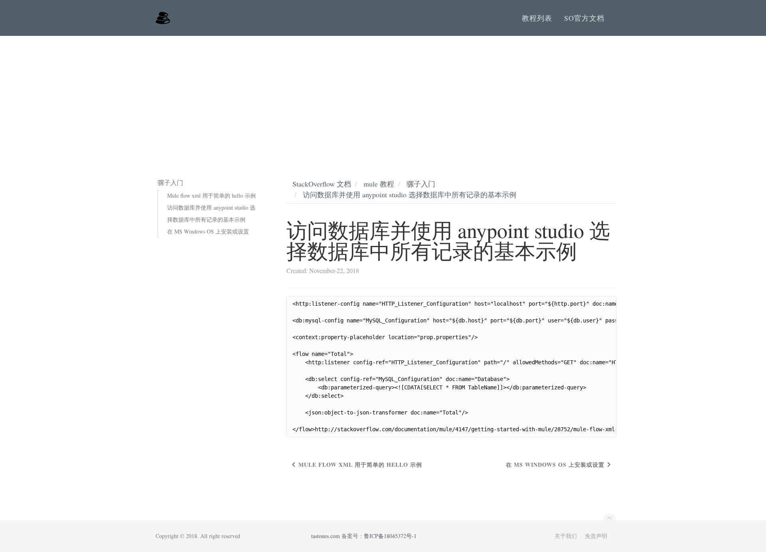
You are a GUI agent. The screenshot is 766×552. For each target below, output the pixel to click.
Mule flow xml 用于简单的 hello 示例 (211, 195)
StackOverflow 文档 (321, 184)
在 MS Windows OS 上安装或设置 (208, 231)
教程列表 (537, 18)
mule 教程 (378, 184)
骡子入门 (421, 184)
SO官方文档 (584, 18)
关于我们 (566, 536)
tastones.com (325, 536)
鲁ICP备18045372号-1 (390, 536)
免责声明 (596, 536)
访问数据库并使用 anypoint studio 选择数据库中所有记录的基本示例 (211, 213)
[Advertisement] (383, 95)
